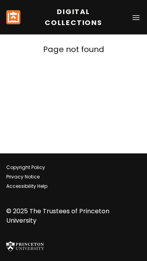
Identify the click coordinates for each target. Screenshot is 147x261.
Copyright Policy (25, 167)
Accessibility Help (26, 186)
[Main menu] (136, 17)
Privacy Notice (23, 176)
